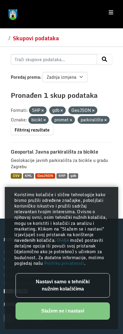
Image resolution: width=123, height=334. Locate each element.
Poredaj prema (25, 77)
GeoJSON (45, 175)
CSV (16, 175)
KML (28, 175)
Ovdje (63, 240)
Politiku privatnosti (64, 263)
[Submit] (104, 59)
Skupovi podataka (36, 38)
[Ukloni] (42, 110)
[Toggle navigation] (111, 12)
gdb (73, 175)
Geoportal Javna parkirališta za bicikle (54, 152)
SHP (62, 175)
